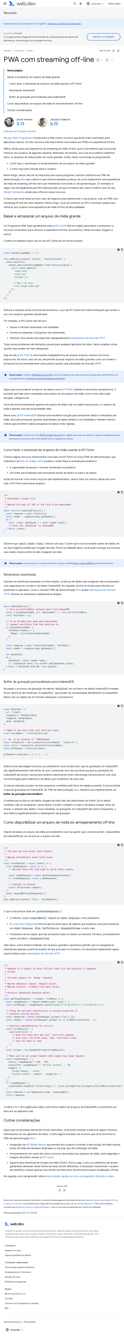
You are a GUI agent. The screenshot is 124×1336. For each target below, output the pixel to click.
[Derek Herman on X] (18, 124)
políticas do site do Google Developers (32, 1207)
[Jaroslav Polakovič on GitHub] (56, 124)
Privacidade (29, 1322)
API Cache (61, 225)
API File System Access (50, 435)
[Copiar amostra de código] (122, 249)
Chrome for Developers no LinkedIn (22, 1303)
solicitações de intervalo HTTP (88, 338)
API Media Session (36, 1144)
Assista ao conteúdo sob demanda (64, 23)
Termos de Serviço (12, 1322)
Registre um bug (13, 1250)
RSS (6, 1308)
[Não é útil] (118, 50)
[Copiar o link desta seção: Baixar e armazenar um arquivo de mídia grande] (83, 216)
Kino (23, 179)
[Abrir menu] (5, 3)
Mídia (30, 50)
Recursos (10, 13)
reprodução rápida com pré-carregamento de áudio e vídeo (80, 1176)
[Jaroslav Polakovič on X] (51, 124)
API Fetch (25, 355)
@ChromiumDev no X (15, 1293)
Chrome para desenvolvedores (19, 1267)
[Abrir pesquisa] (75, 3)
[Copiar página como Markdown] (107, 60)
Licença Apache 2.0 (85, 1203)
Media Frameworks (14, 192)
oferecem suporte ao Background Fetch (45, 378)
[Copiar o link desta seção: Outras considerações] (43, 1120)
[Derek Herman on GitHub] (22, 124)
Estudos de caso (12, 1277)
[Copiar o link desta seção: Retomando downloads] (38, 575)
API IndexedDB (28, 415)
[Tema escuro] (118, 249)
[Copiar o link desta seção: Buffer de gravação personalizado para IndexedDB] (76, 682)
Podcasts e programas (15, 1281)
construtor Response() (24, 924)
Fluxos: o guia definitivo (83, 563)
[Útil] (113, 50)
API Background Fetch (42, 375)
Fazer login (114, 3)
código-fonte (35, 461)
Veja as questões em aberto (18, 1255)
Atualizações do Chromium (18, 1272)
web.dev (7, 50)
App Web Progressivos (20, 137)
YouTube (9, 1298)
